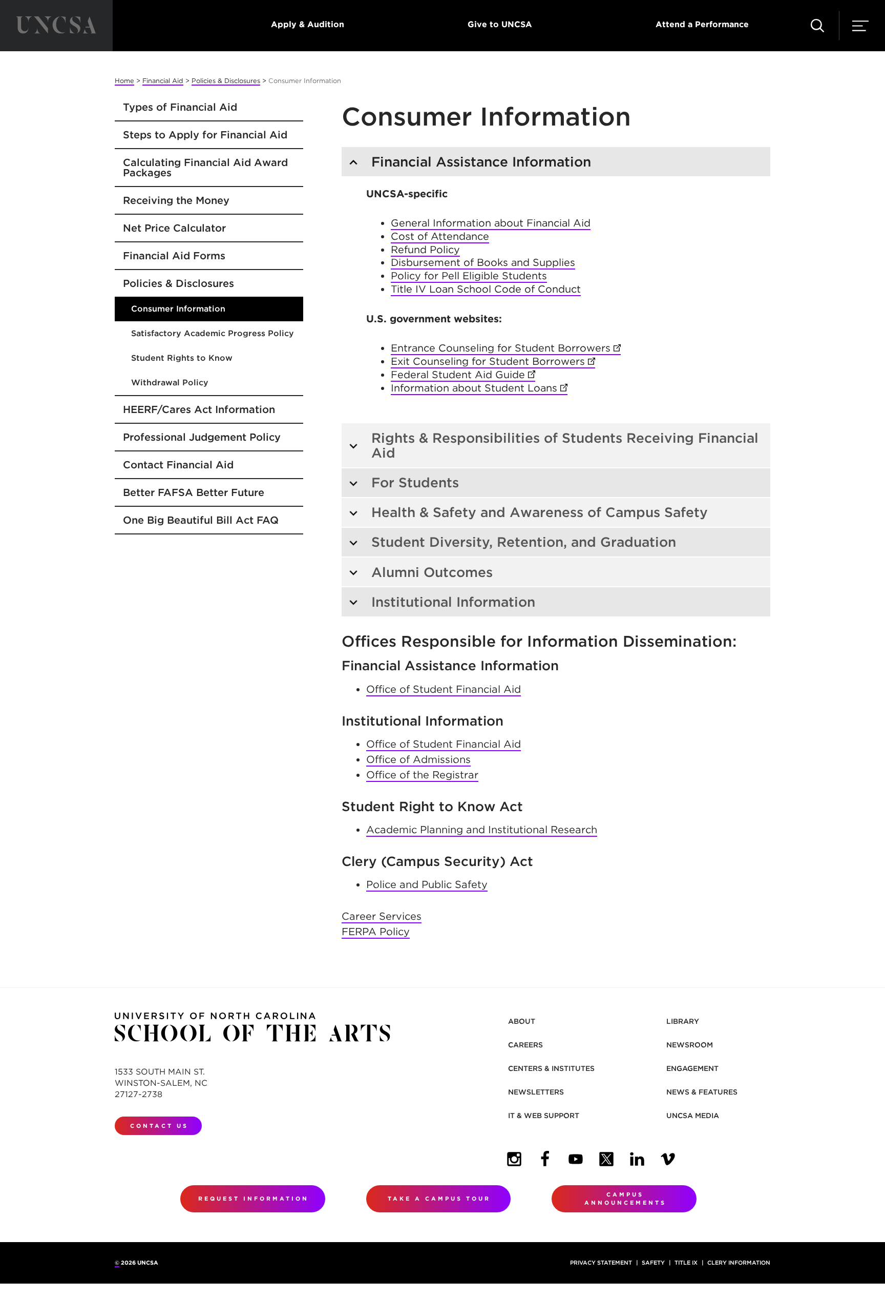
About (521, 1021)
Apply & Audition (307, 24)
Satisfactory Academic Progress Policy (212, 333)
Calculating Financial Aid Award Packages (205, 167)
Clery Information (738, 1262)
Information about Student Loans (479, 388)
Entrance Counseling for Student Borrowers (506, 348)
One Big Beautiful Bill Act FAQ (201, 520)
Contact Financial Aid (178, 465)
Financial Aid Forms (174, 256)
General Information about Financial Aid (491, 223)
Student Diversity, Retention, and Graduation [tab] (523, 542)
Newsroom (689, 1045)
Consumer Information (178, 309)
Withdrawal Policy (169, 382)
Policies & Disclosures (226, 81)
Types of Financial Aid (180, 107)
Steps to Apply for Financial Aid (205, 135)
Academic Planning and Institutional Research (481, 829)
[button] (817, 25)
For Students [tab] (415, 482)
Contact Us (159, 1125)
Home (124, 81)
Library (682, 1021)
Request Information (253, 1198)
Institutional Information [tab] (453, 602)
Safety (653, 1262)
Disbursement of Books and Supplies (483, 262)
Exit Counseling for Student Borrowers (493, 361)
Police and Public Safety (427, 884)
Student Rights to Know (182, 358)
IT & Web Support (543, 1115)
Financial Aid (162, 81)
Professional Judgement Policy (202, 437)
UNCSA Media (692, 1115)
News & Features (702, 1092)
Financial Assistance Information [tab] (481, 162)
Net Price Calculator (174, 228)
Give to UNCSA (500, 24)
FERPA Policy (376, 931)
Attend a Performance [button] (702, 24)
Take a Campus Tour (439, 1198)
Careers (525, 1045)
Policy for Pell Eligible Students (469, 276)
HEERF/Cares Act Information (199, 409)
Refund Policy (425, 249)
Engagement (692, 1068)
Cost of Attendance (440, 236)
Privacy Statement (601, 1262)
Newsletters (536, 1092)
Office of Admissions (418, 759)
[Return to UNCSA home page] (56, 25)
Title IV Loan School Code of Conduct (486, 289)
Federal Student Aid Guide (463, 374)
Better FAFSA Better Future (193, 492)
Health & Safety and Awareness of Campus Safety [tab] (539, 512)
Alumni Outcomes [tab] (432, 572)
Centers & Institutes (551, 1068)
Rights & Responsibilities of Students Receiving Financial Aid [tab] (564, 445)
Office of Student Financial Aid (443, 689)
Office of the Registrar (422, 775)
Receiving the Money (176, 200)
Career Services (382, 916)
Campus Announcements (625, 1199)
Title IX (686, 1262)
